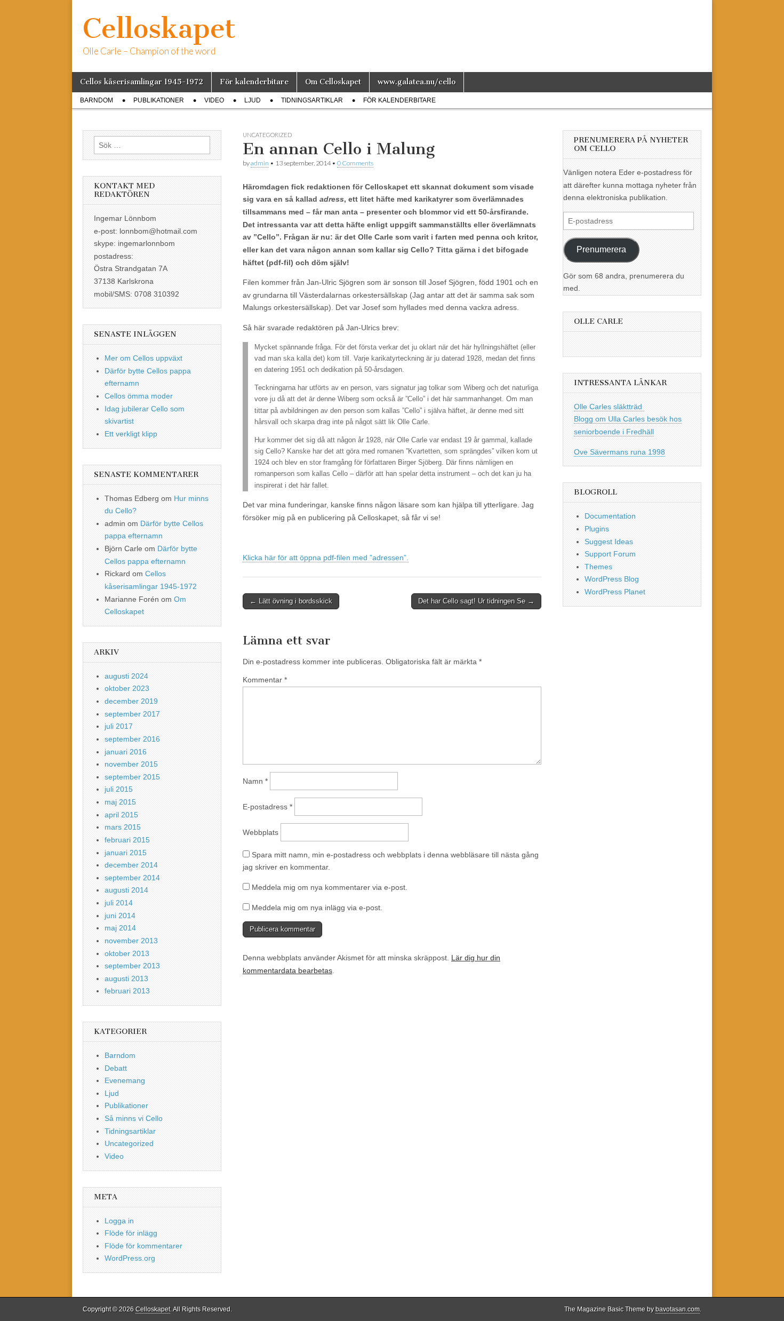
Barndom (96, 100)
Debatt (116, 1068)
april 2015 (121, 814)
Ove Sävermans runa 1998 (619, 452)
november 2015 (131, 764)
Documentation (610, 516)
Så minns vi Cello (134, 1118)
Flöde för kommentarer (143, 1246)
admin (260, 163)
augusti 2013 (126, 978)
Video (214, 100)
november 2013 (131, 940)
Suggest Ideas (609, 541)
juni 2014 (120, 915)
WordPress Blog (612, 579)
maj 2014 (120, 928)
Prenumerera (601, 249)
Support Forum (610, 554)
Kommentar (265, 679)
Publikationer (158, 100)
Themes (598, 566)
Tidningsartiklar (312, 100)
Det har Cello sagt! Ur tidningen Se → (476, 601)
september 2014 (132, 877)
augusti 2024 (126, 676)
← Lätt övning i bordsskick (291, 601)
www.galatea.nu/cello (416, 81)
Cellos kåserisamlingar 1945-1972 (141, 81)
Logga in (119, 1220)
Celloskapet (159, 28)
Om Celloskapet (333, 81)
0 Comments (355, 163)
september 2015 (132, 777)
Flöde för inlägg (131, 1233)
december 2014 (131, 865)
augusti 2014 (126, 890)
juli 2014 (119, 902)
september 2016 (132, 739)
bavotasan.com (677, 1309)
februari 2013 (127, 990)
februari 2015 (127, 839)
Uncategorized (267, 134)
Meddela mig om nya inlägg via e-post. (317, 907)
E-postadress (267, 806)
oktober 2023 (127, 688)
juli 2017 (119, 726)
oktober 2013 (127, 953)
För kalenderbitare (254, 81)
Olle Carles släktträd (609, 406)
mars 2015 (123, 827)
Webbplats (260, 832)
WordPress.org (130, 1258)
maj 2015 (120, 802)
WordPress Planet (615, 591)
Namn (255, 781)
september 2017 (132, 714)
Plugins (597, 528)
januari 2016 (126, 751)
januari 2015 (126, 852)
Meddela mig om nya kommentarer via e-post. (329, 887)
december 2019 (131, 701)
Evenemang (125, 1080)
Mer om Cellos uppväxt (143, 358)
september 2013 (132, 965)
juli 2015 (119, 789)
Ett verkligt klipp (131, 433)
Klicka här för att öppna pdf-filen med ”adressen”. (326, 557)
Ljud (252, 100)
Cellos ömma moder (139, 396)
